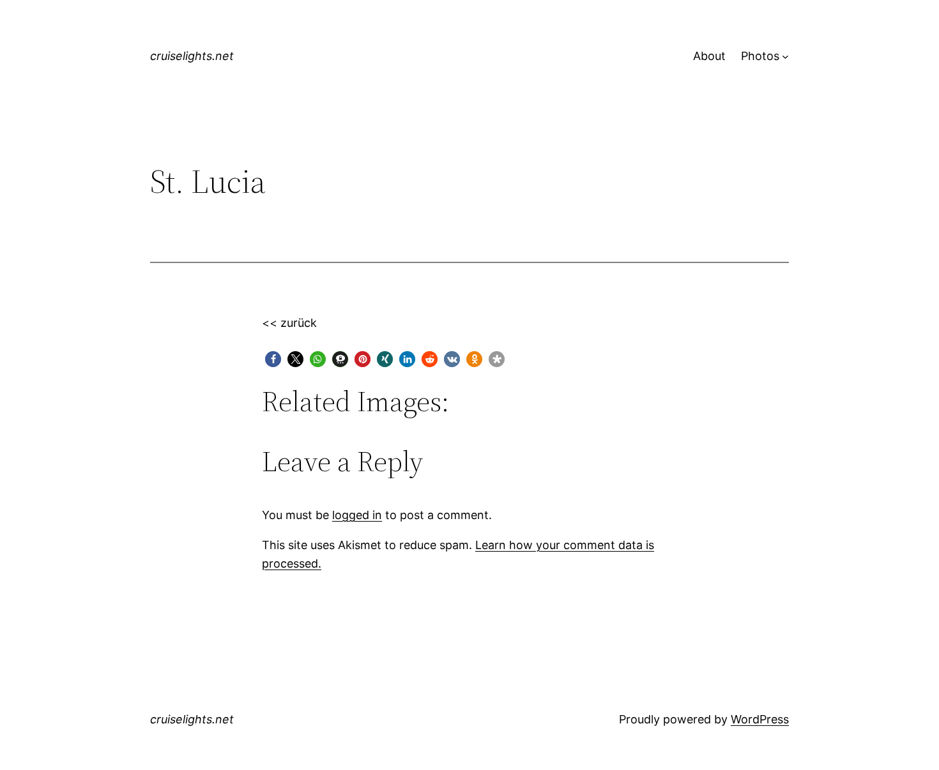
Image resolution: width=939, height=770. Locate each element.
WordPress (760, 719)
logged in (357, 515)
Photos (760, 56)
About (709, 56)
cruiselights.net (192, 56)
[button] (273, 359)
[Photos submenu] (785, 56)
